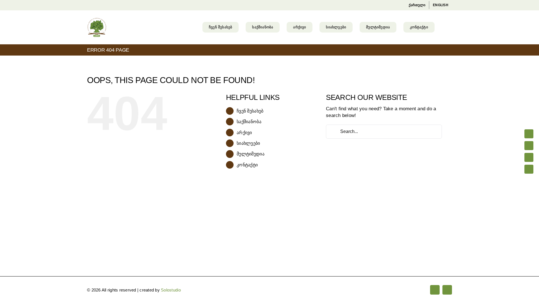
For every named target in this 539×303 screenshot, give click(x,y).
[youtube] (528, 145)
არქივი (244, 132)
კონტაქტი (247, 164)
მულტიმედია (250, 154)
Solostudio (171, 290)
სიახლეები (248, 143)
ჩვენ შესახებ (250, 111)
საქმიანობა (249, 121)
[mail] (528, 157)
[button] (443, 27)
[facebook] (528, 133)
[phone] (528, 169)
